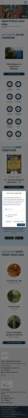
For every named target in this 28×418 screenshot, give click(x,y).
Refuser (8, 221)
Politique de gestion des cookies (11, 204)
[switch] (5, 215)
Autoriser (21, 224)
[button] (14, 209)
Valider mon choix (19, 221)
